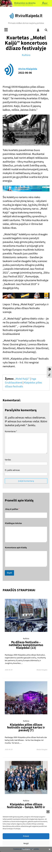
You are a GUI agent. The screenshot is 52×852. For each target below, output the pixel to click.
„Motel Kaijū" (21, 379)
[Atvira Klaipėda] (26, 18)
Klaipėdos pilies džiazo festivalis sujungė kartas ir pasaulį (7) (26, 727)
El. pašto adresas (12, 470)
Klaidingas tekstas (13, 523)
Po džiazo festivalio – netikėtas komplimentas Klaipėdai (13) (26, 645)
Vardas (8, 459)
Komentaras (11, 431)
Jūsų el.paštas (12, 509)
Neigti (26, 843)
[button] (48, 811)
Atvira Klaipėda (27, 69)
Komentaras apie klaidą (16, 547)
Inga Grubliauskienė (20, 381)
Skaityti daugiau (41, 670)
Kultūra (26, 55)
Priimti (26, 836)
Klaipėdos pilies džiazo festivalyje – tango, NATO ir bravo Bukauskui (26, 807)
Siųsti (9, 572)
